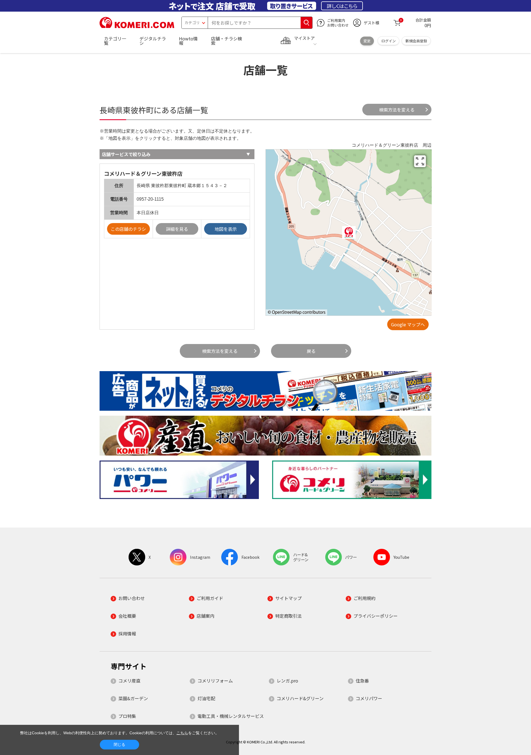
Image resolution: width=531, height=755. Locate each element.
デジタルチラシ (152, 40)
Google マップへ (408, 324)
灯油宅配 (206, 698)
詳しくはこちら (342, 5)
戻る (311, 351)
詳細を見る (177, 229)
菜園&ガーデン (133, 698)
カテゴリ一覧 (115, 40)
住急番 (362, 680)
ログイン (388, 40)
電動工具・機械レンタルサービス (230, 716)
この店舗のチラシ (128, 229)
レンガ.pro (287, 680)
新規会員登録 (416, 40)
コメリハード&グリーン (300, 698)
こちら (182, 733)
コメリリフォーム (215, 680)
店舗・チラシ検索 (226, 40)
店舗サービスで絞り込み (126, 154)
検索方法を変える (397, 109)
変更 (367, 40)
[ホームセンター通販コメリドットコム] (137, 26)
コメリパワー (369, 698)
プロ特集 (127, 716)
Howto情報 (188, 40)
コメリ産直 (129, 680)
